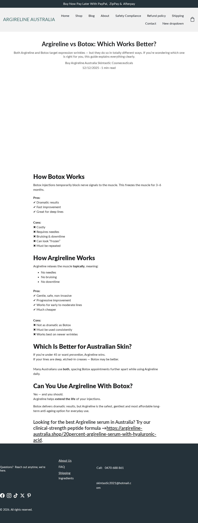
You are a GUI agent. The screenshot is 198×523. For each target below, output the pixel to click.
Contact (150, 23)
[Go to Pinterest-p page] (29, 495)
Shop (78, 15)
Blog (92, 15)
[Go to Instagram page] (9, 495)
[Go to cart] (192, 20)
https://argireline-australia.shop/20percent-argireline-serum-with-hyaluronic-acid (94, 434)
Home (65, 15)
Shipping (178, 15)
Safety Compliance (128, 15)
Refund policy (156, 15)
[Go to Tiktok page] (15, 495)
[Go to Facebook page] (2, 495)
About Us (65, 460)
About (105, 15)
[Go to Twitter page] (22, 495)
